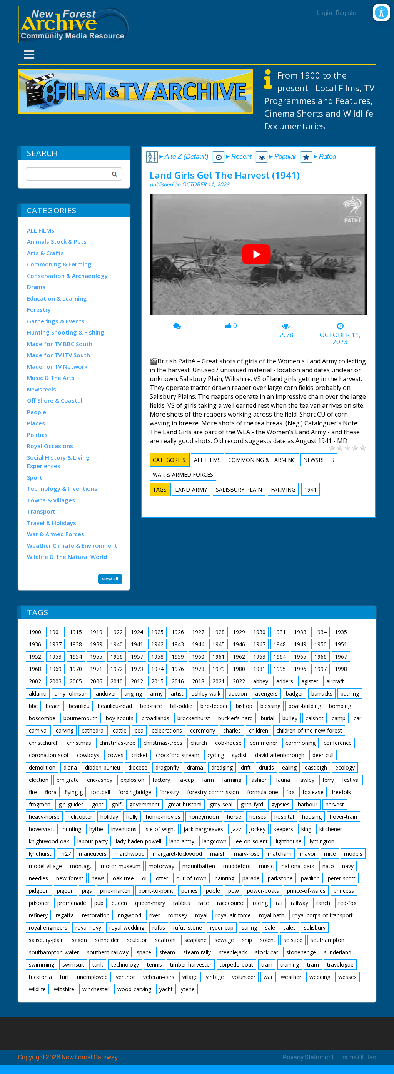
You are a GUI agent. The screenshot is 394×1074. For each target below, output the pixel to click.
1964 (280, 656)
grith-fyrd (251, 804)
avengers (266, 693)
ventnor (125, 976)
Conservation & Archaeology (67, 275)
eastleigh (316, 767)
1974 (157, 669)
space (144, 952)
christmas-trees (163, 742)
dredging (222, 767)
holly (132, 816)
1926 (178, 632)
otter (162, 878)
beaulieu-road (115, 705)
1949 (300, 644)
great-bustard (185, 804)
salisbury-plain (239, 489)
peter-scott (342, 878)
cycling (215, 755)
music (266, 866)
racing (260, 903)
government (144, 804)
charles (232, 730)
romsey (177, 915)
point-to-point (156, 890)
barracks (321, 693)
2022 (239, 681)
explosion (132, 779)
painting (224, 878)
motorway (161, 866)
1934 (320, 632)
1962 (239, 656)
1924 (137, 632)
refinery (38, 915)
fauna (283, 779)
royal (201, 915)
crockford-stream (177, 755)
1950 (320, 644)
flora (51, 792)
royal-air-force (233, 915)
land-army (191, 489)
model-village (45, 866)
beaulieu (79, 705)
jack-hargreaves (203, 829)
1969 (55, 669)
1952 (35, 656)
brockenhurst (193, 718)
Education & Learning (57, 298)
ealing (289, 767)
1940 (116, 644)
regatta (65, 915)
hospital (284, 816)
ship (247, 940)
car (357, 718)
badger (294, 693)
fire (33, 792)
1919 (96, 632)
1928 (218, 632)
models (353, 853)
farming (283, 489)
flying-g (74, 792)
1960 (198, 656)
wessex (347, 976)
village (190, 976)
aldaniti (38, 693)
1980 (239, 669)
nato (328, 866)
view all (110, 578)
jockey (257, 829)
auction (238, 693)
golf (116, 804)
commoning (300, 742)
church (198, 742)
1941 (310, 489)
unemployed (92, 976)
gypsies (280, 804)
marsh (218, 853)
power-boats (263, 890)
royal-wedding (126, 927)
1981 (259, 669)
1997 (320, 669)
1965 (300, 656)
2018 (198, 681)
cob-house (228, 742)
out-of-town (191, 878)
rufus (158, 927)
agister (309, 681)
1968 (35, 669)
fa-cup (186, 779)
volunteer (243, 976)
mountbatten (198, 866)
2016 (178, 681)
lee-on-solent (251, 841)
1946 (239, 644)
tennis (154, 964)
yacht (166, 989)
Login (324, 12)
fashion (258, 779)
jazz (236, 829)
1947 (259, 644)
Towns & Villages (51, 500)
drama (195, 767)
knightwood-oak (49, 841)
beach (53, 705)
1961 (218, 656)
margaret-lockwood (177, 853)
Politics (37, 434)
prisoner (39, 903)
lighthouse (289, 841)
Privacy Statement (308, 1057)
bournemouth (80, 718)
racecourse (231, 903)
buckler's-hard (235, 718)
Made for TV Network (57, 366)
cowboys (88, 755)
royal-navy (88, 927)
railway (299, 903)
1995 (280, 669)
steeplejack (233, 952)
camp (339, 718)
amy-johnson (71, 693)
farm (208, 779)
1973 (137, 669)
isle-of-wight (160, 829)
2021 (218, 681)
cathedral (93, 730)
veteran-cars (158, 976)
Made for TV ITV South (58, 355)
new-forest (69, 878)
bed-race (151, 705)
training (289, 964)
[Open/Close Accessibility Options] (381, 12)
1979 (218, 669)
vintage (215, 976)
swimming (41, 964)
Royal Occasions (50, 446)
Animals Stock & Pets (57, 241)
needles (38, 878)
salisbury (315, 927)
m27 (65, 853)
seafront (165, 940)
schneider (107, 940)
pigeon (65, 890)
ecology (345, 767)
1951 (341, 644)
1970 (76, 669)
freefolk (341, 792)
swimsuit (73, 964)
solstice (293, 940)
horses (257, 816)
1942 (157, 644)
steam (167, 952)
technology (125, 964)
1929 (239, 632)
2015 (157, 681)
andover (106, 693)
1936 (35, 644)
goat (98, 804)
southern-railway (108, 952)
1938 (76, 644)
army (156, 693)
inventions (124, 829)
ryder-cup (222, 927)
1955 (96, 656)
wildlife (37, 989)
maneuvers (93, 853)
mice (330, 853)
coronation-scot (49, 755)
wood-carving (134, 989)
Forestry (39, 309)
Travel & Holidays (51, 523)
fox (290, 792)
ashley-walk (206, 693)
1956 (116, 656)
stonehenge (301, 952)
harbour (307, 804)
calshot (315, 718)
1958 (157, 656)
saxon (79, 940)
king (306, 829)
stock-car (266, 952)
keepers (283, 829)
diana (70, 767)
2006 (96, 681)
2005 (76, 681)
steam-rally (197, 952)
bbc (33, 705)
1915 (76, 632)
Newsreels (41, 389)
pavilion (310, 878)
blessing (270, 705)
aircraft (335, 681)
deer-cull (323, 755)
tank (97, 964)
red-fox (347, 903)
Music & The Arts (51, 377)
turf (64, 976)
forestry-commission (213, 792)
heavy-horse (44, 816)
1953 (55, 656)
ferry (328, 779)
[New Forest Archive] (76, 24)
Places (36, 423)
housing (312, 816)
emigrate (68, 779)
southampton (327, 940)
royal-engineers (48, 927)
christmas (79, 742)
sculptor (137, 940)
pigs (87, 890)
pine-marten (115, 890)
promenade (71, 903)
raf (279, 903)
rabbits (181, 903)
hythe (96, 829)
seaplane (195, 940)
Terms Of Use (357, 1057)
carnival (38, 730)
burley (289, 718)
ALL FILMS (40, 230)
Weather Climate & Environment (72, 545)
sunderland (337, 952)
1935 (341, 632)
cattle (120, 730)
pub (99, 903)
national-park (298, 866)
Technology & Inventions (62, 488)
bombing (340, 705)
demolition (42, 767)
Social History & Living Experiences (58, 461)
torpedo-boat (236, 964)
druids (266, 767)
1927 (198, 632)
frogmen (39, 804)
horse (234, 816)
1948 (280, 644)
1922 (116, 632)
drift (246, 767)
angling (133, 693)
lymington (322, 841)
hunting (72, 829)
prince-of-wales (306, 890)
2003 (55, 681)
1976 (178, 669)
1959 (178, 656)
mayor (308, 853)
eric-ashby (99, 779)
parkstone (280, 878)
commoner (263, 742)
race (203, 903)
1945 (218, 644)
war (268, 976)
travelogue (340, 964)
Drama (36, 287)
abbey (260, 681)
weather (291, 976)
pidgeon (39, 890)
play (259, 257)
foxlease (313, 792)
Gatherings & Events (56, 321)
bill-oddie (181, 705)
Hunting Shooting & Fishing (65, 332)
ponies (189, 890)
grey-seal (221, 804)
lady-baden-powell (138, 841)
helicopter (80, 816)
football (100, 792)
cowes (115, 755)
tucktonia (40, 976)
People (36, 412)
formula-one (262, 792)
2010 (116, 681)
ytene (188, 989)
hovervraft (42, 829)
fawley (306, 779)
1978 (198, 669)
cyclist (239, 755)
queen (119, 903)
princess (344, 890)
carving (64, 730)
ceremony (202, 730)
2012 (137, 681)
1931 (280, 632)
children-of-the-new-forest (309, 730)
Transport (41, 511)
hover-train (343, 816)
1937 (55, 644)
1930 (259, 632)
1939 (96, 644)
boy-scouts (120, 718)
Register (347, 12)
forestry (169, 792)
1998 (341, 669)
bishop (244, 705)
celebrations (167, 730)
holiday (109, 816)
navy (348, 866)
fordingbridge (134, 792)
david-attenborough (279, 755)
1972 (116, 669)
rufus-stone (187, 927)
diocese (137, 767)
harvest (335, 804)
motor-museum (120, 866)
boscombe (42, 718)
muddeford (237, 866)
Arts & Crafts (45, 253)
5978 (286, 334)
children (258, 730)
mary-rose (247, 853)
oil (145, 878)
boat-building (305, 705)
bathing (350, 693)
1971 (96, 669)
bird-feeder (214, 705)
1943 (178, 644)
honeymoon (204, 816)
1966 (320, 656)
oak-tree (123, 878)
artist (177, 693)
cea (139, 730)
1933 (300, 632)
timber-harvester (191, 964)
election (38, 779)
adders (284, 681)
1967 (341, 656)
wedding (319, 976)
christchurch (44, 742)
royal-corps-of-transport (322, 915)
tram (313, 964)
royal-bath (271, 915)
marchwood (130, 853)
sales (289, 927)
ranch (323, 903)
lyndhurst (40, 853)
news (98, 878)
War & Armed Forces (55, 534)
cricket (140, 755)
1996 (300, 669)
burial (267, 718)
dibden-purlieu (102, 767)
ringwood (129, 915)
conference (338, 742)
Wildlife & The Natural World (67, 556)
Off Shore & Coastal (54, 400)
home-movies (163, 816)
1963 (259, 656)
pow (233, 890)
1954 (76, 656)
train (266, 964)
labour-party (92, 841)
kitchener (330, 829)
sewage (224, 940)
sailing (249, 927)
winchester (95, 989)
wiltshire (64, 989)
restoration (96, 915)
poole (213, 890)
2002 (35, 681)
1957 (137, 656)
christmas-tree (117, 742)
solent (267, 940)
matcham (280, 853)
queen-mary (150, 903)
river (154, 915)
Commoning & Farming (59, 264)
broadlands (155, 718)
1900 (35, 632)
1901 (55, 632)
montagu (81, 866)
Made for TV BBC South (59, 344)
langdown (214, 841)
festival (351, 779)
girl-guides (71, 804)
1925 (157, 632)
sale (270, 927)
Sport (34, 477)
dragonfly (167, 767)
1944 (198, 644)
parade (251, 878)
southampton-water (54, 952)
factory (161, 779)
